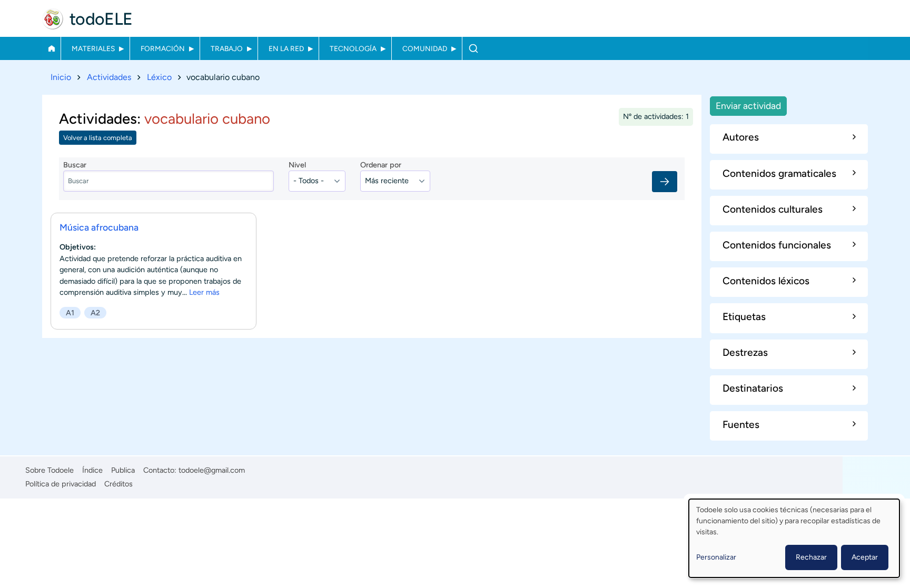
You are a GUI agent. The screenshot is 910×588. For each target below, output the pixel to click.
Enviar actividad (748, 105)
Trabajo (227, 48)
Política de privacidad (60, 484)
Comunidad (424, 48)
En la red (286, 48)
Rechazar (811, 557)
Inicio (51, 48)
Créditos (118, 484)
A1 (70, 312)
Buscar (473, 48)
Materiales (93, 48)
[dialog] (794, 538)
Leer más (204, 292)
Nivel (297, 165)
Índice (92, 470)
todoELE (101, 19)
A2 (95, 312)
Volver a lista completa (97, 138)
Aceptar (865, 557)
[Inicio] (52, 18)
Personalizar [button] (716, 557)
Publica (123, 470)
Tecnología (353, 48)
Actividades (109, 77)
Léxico (159, 77)
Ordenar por (380, 165)
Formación (163, 48)
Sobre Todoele (49, 470)
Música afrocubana (99, 227)
